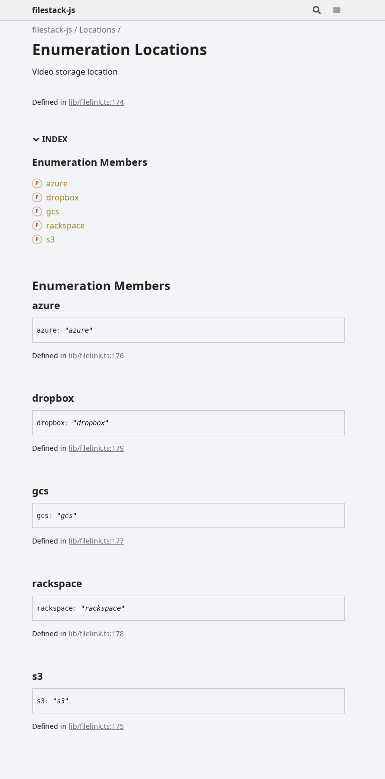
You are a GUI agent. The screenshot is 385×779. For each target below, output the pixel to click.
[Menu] (343, 10)
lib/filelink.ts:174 (96, 102)
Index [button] (55, 139)
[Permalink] (69, 306)
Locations (97, 29)
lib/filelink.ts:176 (96, 355)
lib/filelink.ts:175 (96, 726)
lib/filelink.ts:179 (96, 448)
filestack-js (53, 10)
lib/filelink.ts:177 (96, 541)
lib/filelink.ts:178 (96, 633)
